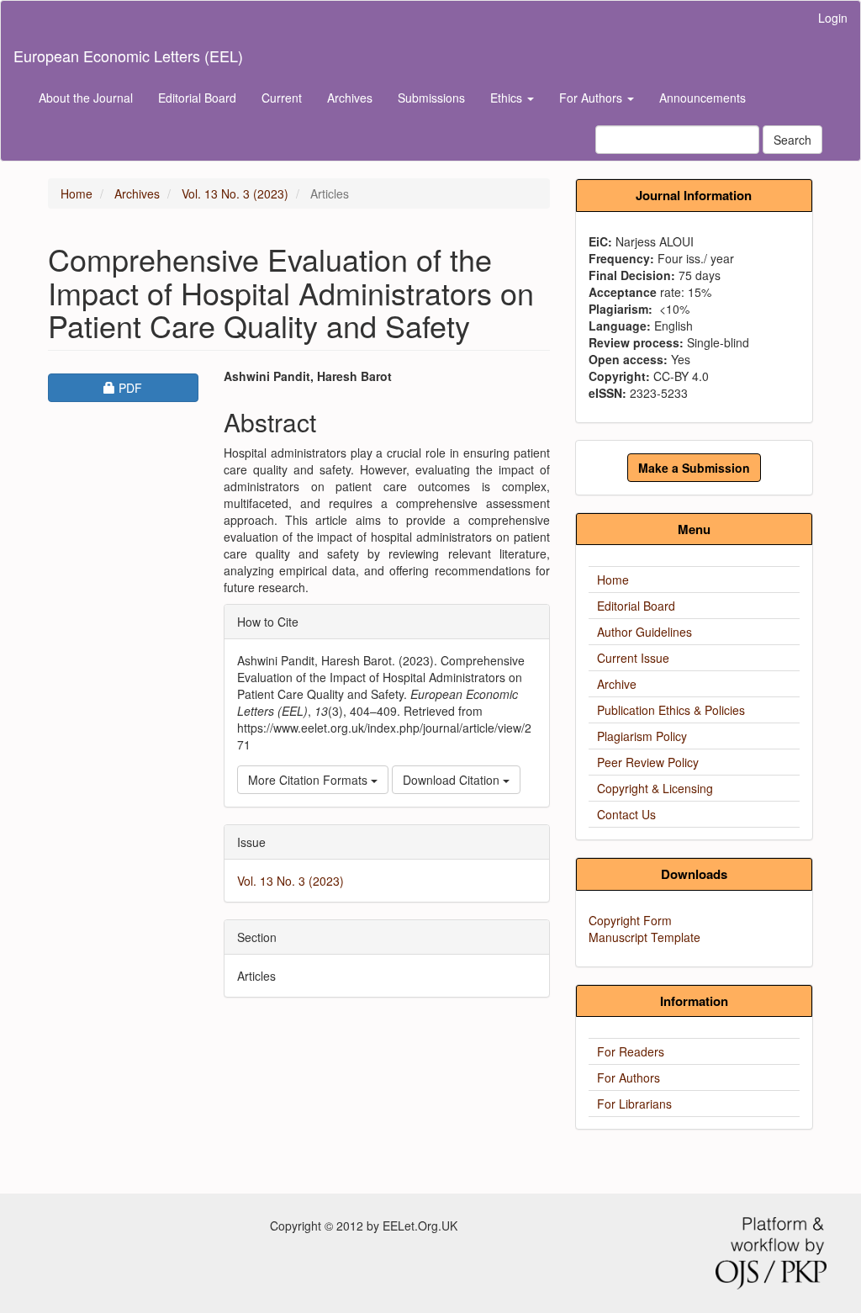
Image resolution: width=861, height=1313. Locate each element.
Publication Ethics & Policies (671, 710)
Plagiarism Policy (642, 736)
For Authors (628, 1077)
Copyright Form (630, 920)
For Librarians (634, 1103)
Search (792, 139)
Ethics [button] (508, 97)
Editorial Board (197, 97)
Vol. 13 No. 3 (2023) (235, 193)
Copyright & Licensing (655, 788)
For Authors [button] (592, 97)
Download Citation (453, 779)
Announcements (702, 97)
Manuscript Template (644, 937)
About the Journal (86, 97)
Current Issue (633, 657)
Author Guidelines (644, 631)
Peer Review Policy (648, 762)
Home (76, 193)
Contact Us (626, 814)
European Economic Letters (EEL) (128, 55)
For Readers (630, 1051)
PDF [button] (158, 387)
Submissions (431, 97)
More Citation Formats (309, 779)
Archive (617, 683)
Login (833, 17)
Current (281, 97)
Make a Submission (694, 467)
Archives (349, 97)
